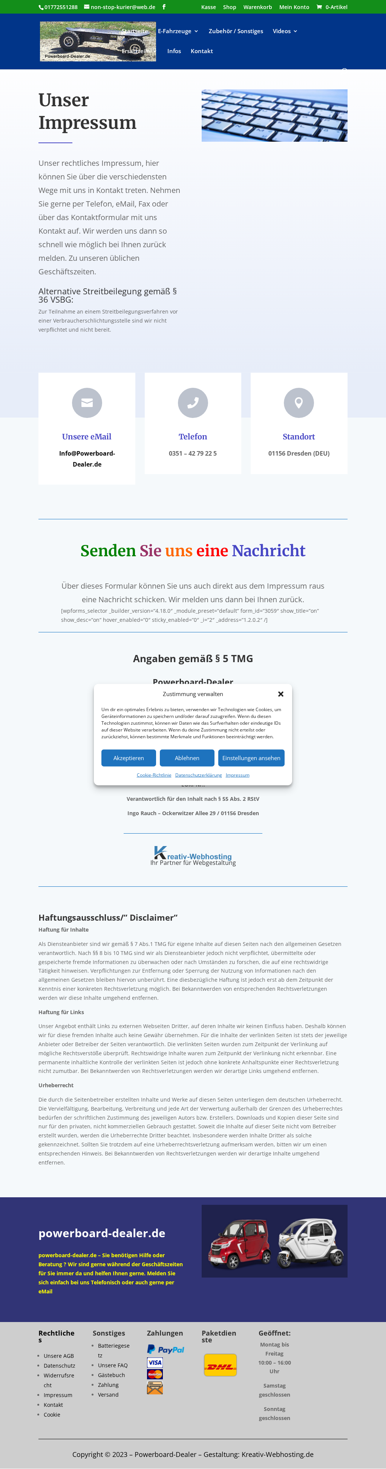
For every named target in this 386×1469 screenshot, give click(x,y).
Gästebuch (111, 1375)
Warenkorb (258, 8)
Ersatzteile (136, 51)
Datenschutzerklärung (198, 775)
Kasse (208, 8)
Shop (229, 8)
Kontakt (202, 51)
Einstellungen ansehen (251, 758)
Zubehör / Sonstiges (236, 31)
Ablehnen (187, 758)
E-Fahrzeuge (174, 31)
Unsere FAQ (113, 1365)
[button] (281, 694)
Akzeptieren (128, 758)
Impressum (238, 775)
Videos (282, 31)
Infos (174, 51)
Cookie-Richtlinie (154, 775)
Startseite (135, 31)
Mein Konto (294, 8)
